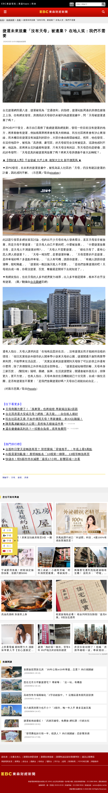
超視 (64, 761)
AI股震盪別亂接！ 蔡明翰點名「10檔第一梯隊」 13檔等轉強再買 (48, 453)
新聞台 (17, 761)
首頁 (2, 20)
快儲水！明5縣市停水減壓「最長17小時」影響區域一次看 (43, 458)
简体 (33, 4)
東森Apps (23, 4)
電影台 (49, 761)
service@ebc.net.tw (100, 785)
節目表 (4, 757)
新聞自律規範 (47, 757)
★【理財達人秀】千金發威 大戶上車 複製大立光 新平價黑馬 (40, 160)
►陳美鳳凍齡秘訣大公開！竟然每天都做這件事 (33, 423)
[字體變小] (7, 542)
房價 (26, 477)
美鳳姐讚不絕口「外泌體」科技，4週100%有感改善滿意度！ (81, 539)
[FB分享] (7, 531)
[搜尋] (102, 14)
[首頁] (54, 11)
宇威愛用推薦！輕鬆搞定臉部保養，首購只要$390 (17, 571)
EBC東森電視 (8, 4)
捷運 (20, 477)
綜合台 (25, 761)
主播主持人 (15, 757)
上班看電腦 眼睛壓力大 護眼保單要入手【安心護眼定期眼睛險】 (17, 649)
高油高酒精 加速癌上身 (14, 614)
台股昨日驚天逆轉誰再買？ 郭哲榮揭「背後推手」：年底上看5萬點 (49, 449)
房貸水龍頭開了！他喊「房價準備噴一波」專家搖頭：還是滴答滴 (90, 649)
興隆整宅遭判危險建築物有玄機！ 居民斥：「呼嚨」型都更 (90, 572)
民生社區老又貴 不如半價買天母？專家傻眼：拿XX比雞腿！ (44, 418)
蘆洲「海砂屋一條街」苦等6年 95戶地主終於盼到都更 (54, 648)
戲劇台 (33, 761)
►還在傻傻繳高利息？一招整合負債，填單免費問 (34, 428)
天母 (13, 477)
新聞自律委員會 (30, 757)
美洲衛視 (72, 761)
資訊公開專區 (88, 757)
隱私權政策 (103, 781)
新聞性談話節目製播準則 (67, 757)
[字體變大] (7, 537)
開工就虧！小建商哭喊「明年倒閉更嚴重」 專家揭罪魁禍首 (54, 572)
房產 (19, 20)
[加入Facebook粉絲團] (7, 547)
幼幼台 (41, 761)
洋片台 (57, 761)
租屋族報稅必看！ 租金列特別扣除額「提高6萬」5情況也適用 (81, 616)
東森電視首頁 (6, 761)
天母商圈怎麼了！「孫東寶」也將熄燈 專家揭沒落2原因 (42, 408)
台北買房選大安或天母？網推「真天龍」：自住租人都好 (42, 413)
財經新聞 (10, 20)
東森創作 (95, 761)
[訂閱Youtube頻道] (7, 552)
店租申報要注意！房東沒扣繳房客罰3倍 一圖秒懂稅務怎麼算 (26, 539)
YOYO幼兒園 (83, 761)
